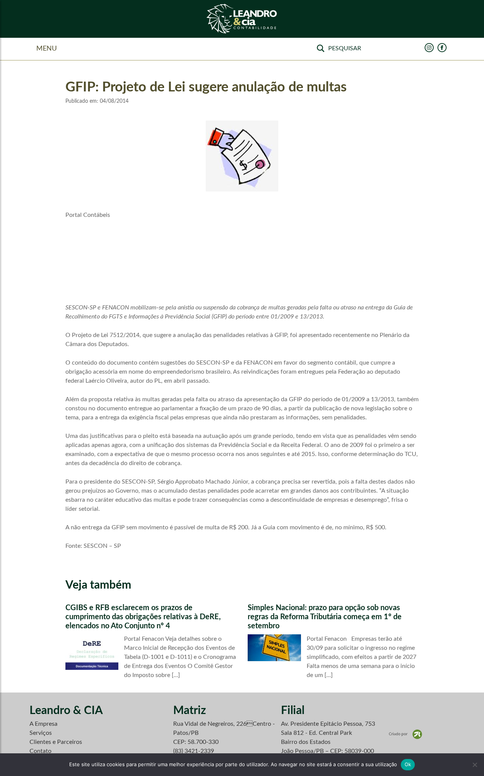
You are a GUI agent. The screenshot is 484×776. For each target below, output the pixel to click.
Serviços (40, 733)
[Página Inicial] (242, 19)
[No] (474, 764)
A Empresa (43, 724)
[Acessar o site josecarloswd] (405, 734)
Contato (40, 751)
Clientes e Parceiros (55, 742)
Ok (408, 764)
